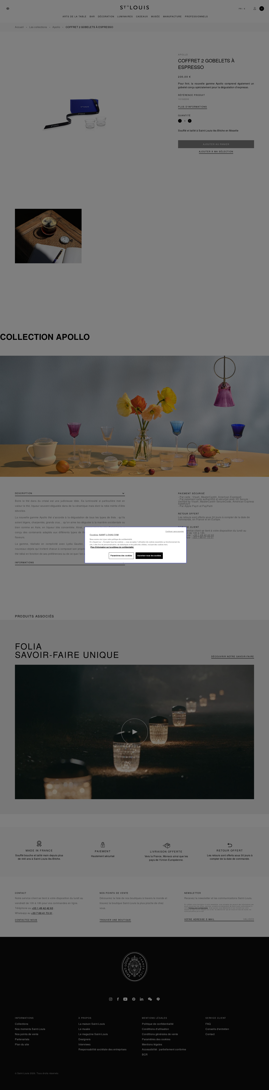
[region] (135, 545)
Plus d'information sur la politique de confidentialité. (112, 547)
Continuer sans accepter (174, 531)
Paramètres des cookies (121, 555)
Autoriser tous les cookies (149, 555)
